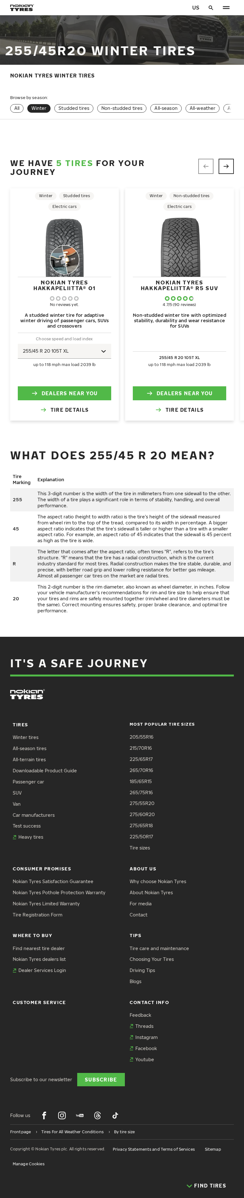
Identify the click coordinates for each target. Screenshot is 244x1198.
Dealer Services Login (42, 970)
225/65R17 (141, 759)
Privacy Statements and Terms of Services (154, 1149)
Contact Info (149, 1002)
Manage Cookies (28, 1163)
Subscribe (101, 1079)
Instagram (146, 1037)
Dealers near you (70, 393)
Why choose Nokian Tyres (158, 881)
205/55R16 (141, 737)
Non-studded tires (121, 108)
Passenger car (28, 781)
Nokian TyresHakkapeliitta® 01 (64, 285)
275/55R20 (142, 803)
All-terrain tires (29, 759)
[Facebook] (44, 1115)
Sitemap (213, 1149)
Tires (20, 724)
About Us (143, 868)
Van (17, 804)
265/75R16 (141, 792)
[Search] (211, 7)
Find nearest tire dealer (39, 948)
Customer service (39, 1002)
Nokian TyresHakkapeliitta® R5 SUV (180, 285)
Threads (144, 1026)
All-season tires (29, 748)
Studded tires (73, 108)
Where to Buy (32, 935)
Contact (138, 914)
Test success (27, 826)
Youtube (144, 1059)
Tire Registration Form (37, 914)
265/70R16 (141, 770)
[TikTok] (115, 1115)
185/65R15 (141, 781)
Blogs (135, 981)
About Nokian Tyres (151, 892)
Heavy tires (30, 837)
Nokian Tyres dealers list (39, 959)
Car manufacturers (34, 815)
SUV (17, 792)
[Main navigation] (226, 7)
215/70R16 (141, 748)
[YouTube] (80, 1115)
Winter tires (25, 737)
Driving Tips (142, 970)
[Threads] (97, 1115)
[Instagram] (62, 1115)
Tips (135, 935)
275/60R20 (142, 814)
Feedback (140, 1015)
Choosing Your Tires (152, 959)
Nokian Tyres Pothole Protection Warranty (59, 892)
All (16, 108)
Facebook (146, 1048)
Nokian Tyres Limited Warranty (46, 903)
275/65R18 (141, 825)
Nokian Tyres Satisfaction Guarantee (53, 881)
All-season (165, 108)
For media (141, 903)
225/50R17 (141, 836)
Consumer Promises (42, 868)
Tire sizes (140, 847)
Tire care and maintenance (159, 948)
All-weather (203, 108)
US (195, 7)
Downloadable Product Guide (45, 770)
